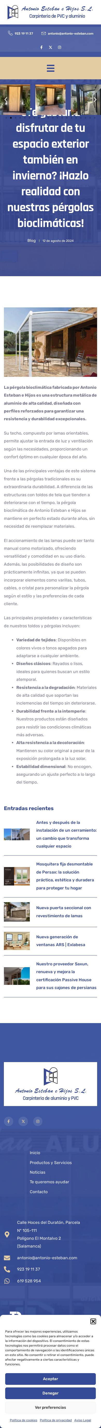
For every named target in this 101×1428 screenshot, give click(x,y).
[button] (93, 1321)
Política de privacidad (56, 1420)
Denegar (50, 1393)
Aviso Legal (82, 1420)
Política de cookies (23, 1420)
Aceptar (50, 1379)
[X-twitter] (50, 47)
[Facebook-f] (41, 47)
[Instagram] (59, 47)
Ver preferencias (50, 1407)
